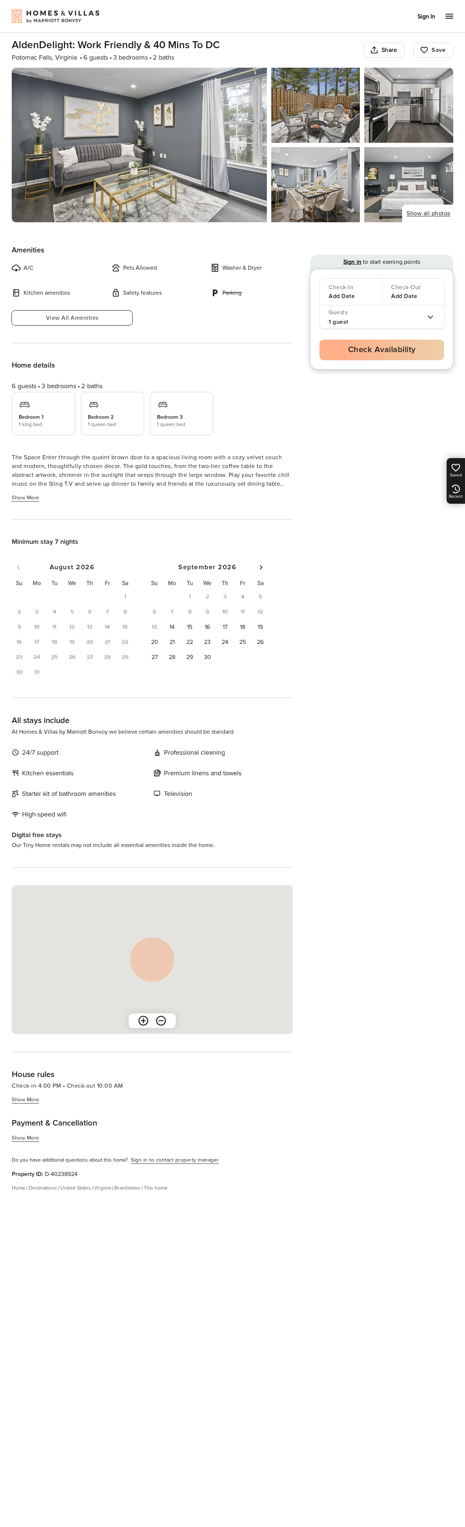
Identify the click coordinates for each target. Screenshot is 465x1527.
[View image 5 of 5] (408, 184)
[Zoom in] (143, 1021)
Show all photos (428, 213)
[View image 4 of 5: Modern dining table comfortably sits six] (315, 184)
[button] (172, 627)
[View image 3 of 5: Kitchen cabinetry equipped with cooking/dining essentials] (408, 105)
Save (439, 50)
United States (75, 1188)
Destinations (43, 1188)
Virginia (102, 1188)
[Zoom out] (161, 1021)
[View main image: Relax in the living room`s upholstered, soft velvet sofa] (139, 145)
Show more (25, 498)
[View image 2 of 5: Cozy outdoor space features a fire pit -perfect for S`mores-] (315, 105)
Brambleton (127, 1188)
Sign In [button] (426, 16)
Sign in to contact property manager (175, 1160)
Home (18, 1188)
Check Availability (382, 350)
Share (389, 50)
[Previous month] (18, 567)
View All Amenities (72, 318)
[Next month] (261, 567)
